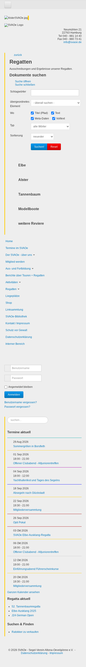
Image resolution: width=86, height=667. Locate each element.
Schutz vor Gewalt (16, 330)
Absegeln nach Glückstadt (29, 492)
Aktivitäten (12, 282)
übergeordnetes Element (19, 104)
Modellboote (28, 209)
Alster (23, 180)
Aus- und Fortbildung (18, 268)
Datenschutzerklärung (19, 337)
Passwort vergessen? (17, 406)
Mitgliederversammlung (27, 509)
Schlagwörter (18, 91)
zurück (18, 54)
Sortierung (16, 135)
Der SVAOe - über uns (19, 254)
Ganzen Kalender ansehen (23, 592)
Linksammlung (14, 309)
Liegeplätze (13, 296)
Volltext (60, 118)
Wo (12, 113)
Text (57, 113)
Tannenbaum (29, 194)
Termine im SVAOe (17, 248)
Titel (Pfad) (41, 113)
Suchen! (39, 146)
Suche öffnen (23, 81)
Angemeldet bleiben (20, 386)
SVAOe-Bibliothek (16, 316)
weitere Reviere (31, 223)
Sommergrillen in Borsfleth (29, 446)
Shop (9, 302)
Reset (54, 146)
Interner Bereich (15, 343)
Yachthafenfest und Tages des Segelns (36, 480)
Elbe (22, 165)
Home (9, 241)
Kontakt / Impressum (18, 323)
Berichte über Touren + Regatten (25, 275)
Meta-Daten (42, 118)
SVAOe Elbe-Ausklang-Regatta (31, 535)
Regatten (11, 289)
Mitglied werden (15, 261)
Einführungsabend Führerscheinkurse (36, 569)
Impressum (56, 653)
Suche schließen (25, 84)
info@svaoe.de (73, 42)
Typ (12, 125)
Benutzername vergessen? (20, 402)
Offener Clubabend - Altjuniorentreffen (36, 463)
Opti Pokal (19, 522)
